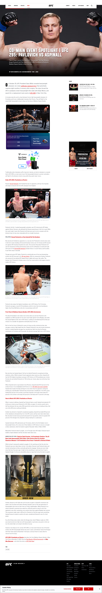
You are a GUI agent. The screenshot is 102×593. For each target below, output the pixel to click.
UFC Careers (69, 569)
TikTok (75, 575)
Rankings (16, 5)
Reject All (78, 588)
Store (68, 575)
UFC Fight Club (70, 577)
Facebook (76, 565)
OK (88, 588)
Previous (2, 34)
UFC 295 (33, 93)
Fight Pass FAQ (85, 565)
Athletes (22, 5)
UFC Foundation (70, 567)
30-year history (25, 256)
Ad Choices (91, 569)
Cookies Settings (67, 588)
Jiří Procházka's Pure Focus (25, 440)
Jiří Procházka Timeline (38, 436)
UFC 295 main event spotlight (40, 387)
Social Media (77, 564)
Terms (90, 565)
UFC (67, 564)
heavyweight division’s (20, 248)
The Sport (69, 565)
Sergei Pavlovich (14, 184)
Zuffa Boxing (81, 5)
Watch (73, 5)
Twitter (75, 577)
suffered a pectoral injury (29, 86)
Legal (90, 564)
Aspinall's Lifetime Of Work (42, 440)
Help (83, 564)
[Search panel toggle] (92, 5)
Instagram (76, 567)
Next (99, 34)
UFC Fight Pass (30, 541)
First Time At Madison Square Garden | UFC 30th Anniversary (23, 312)
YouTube (76, 573)
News (28, 5)
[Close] (99, 589)
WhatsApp (76, 571)
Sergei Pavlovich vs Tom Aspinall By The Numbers (25, 237)
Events (9, 5)
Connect (68, 5)
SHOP (88, 5)
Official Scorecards (38, 539)
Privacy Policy (92, 567)
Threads (76, 569)
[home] (51, 5)
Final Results (29, 539)
